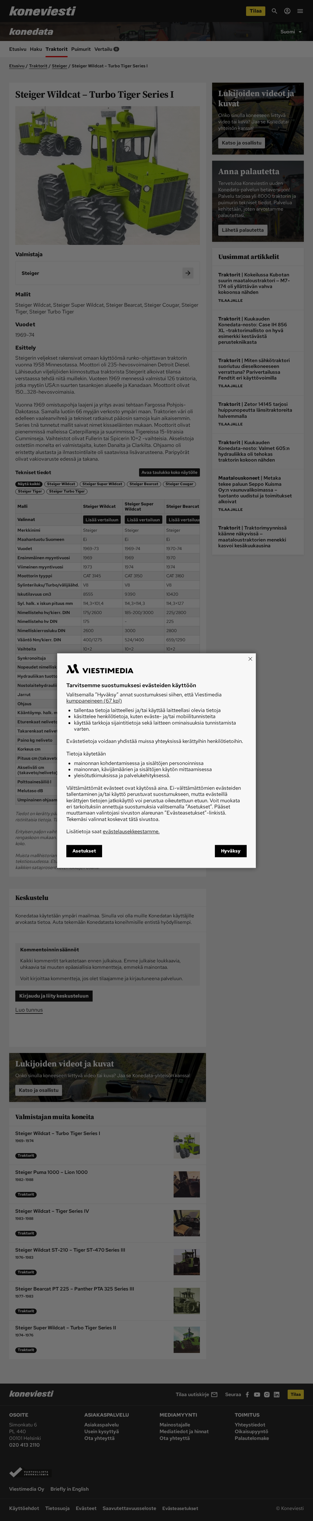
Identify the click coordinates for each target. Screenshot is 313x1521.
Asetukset (84, 851)
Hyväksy (231, 851)
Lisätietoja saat (113, 831)
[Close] (250, 658)
